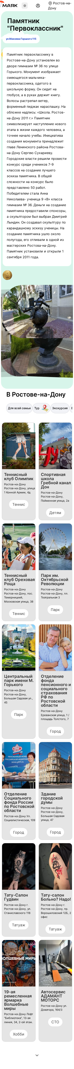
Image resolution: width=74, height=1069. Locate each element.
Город (55, 731)
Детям (55, 513)
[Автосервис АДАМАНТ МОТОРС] (55, 965)
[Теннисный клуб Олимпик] (18, 447)
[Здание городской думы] (55, 767)
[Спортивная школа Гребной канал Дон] (55, 447)
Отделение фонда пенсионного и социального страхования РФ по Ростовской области (56, 690)
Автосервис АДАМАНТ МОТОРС (53, 996)
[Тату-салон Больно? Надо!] (55, 868)
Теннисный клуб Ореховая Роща (19, 579)
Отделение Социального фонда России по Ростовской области (19, 802)
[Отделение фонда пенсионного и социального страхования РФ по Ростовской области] (55, 649)
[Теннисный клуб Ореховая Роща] (18, 548)
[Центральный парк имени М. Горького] (18, 649)
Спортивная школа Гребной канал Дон (56, 480)
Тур (36, 408)
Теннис (18, 504)
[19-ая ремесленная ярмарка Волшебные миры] (18, 965)
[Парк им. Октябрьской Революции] (55, 548)
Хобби (18, 1034)
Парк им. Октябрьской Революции (54, 579)
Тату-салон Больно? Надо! (56, 897)
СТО (55, 1022)
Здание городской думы (52, 798)
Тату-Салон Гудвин (16, 897)
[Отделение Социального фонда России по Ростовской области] (18, 767)
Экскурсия (60, 408)
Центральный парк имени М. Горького (19, 680)
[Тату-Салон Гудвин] (18, 868)
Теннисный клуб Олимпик (18, 476)
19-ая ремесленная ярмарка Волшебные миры (18, 1000)
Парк (55, 609)
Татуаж (18, 925)
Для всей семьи (19, 408)
